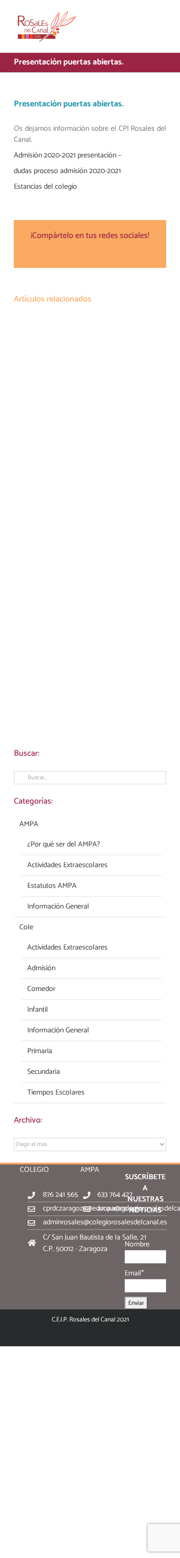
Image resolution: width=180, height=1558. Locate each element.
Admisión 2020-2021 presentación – (67, 155)
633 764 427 (114, 1194)
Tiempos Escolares (55, 1092)
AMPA (28, 824)
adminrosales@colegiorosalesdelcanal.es (105, 1222)
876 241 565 (60, 1194)
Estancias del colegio (45, 186)
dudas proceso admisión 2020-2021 (67, 171)
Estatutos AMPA (52, 886)
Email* (134, 1273)
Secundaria (43, 1071)
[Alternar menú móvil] (162, 14)
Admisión (41, 968)
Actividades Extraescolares (67, 865)
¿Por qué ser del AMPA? (63, 844)
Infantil (37, 1009)
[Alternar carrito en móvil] (146, 14)
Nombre (137, 1244)
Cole (26, 927)
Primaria (39, 1051)
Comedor (41, 989)
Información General (58, 906)
